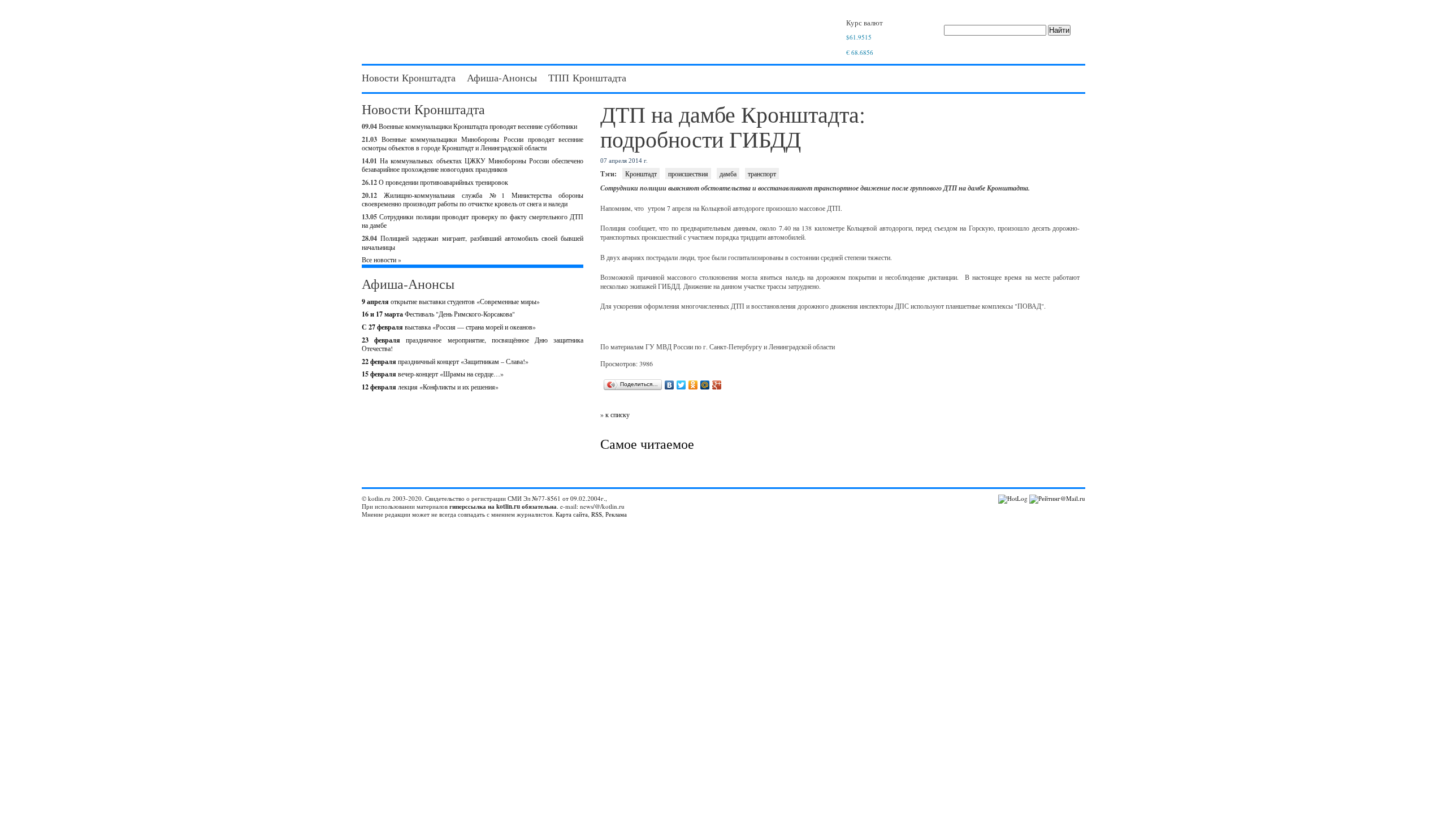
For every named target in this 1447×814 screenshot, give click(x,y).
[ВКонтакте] (669, 385)
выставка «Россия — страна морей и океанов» (449, 326)
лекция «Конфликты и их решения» (430, 386)
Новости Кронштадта (409, 77)
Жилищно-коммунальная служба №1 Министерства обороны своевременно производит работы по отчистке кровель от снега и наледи (472, 199)
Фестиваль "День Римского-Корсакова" (438, 313)
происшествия (688, 173)
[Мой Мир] (705, 385)
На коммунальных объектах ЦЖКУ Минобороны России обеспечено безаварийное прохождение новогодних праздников (472, 165)
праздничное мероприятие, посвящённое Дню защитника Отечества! (472, 344)
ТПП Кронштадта (587, 77)
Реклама (616, 514)
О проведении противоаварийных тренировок (443, 182)
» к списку (615, 414)
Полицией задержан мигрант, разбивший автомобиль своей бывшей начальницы (472, 242)
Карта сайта (572, 514)
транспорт (762, 173)
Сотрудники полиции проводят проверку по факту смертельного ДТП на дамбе (472, 221)
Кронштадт (641, 173)
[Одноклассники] (693, 385)
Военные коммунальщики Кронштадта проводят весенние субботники (478, 126)
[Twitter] (681, 385)
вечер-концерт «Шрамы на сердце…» (433, 373)
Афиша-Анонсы (502, 77)
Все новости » (381, 259)
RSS (596, 514)
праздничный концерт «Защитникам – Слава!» (445, 361)
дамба (728, 173)
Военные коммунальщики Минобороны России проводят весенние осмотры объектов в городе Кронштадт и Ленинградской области (472, 144)
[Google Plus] (717, 385)
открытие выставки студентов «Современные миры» (451, 301)
